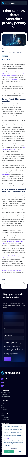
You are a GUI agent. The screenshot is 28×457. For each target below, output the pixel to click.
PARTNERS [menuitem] (5, 424)
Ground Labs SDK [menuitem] (5, 396)
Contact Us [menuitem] (4, 407)
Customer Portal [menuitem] (5, 419)
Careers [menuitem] (3, 405)
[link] (8, 3)
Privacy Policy (6, 438)
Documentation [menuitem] (5, 417)
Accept (9, 451)
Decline (19, 451)
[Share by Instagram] (7, 59)
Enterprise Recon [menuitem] (5, 392)
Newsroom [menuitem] (4, 409)
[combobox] (14, 283)
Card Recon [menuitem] (4, 394)
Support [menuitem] (3, 415)
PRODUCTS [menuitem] (5, 390)
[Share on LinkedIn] (9, 59)
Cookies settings (14, 448)
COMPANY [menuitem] (4, 401)
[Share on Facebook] (2, 59)
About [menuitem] (2, 403)
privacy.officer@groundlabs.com (11, 354)
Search (4, 279)
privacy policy (17, 350)
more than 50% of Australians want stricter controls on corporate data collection (14, 73)
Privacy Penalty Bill (12, 79)
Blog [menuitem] (2, 439)
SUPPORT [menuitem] (4, 413)
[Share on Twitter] (4, 59)
